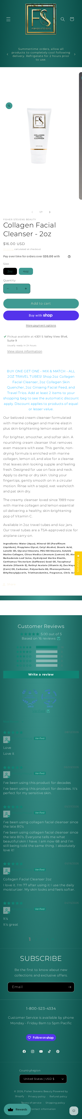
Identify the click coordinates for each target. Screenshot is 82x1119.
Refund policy (58, 1096)
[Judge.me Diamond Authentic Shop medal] (30, 697)
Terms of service (31, 1102)
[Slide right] (50, 212)
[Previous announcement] (7, 54)
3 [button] (42, 939)
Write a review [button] (41, 674)
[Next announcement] (75, 54)
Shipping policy (55, 1102)
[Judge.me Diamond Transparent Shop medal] (49, 697)
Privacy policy (37, 1096)
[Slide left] (32, 212)
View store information (24, 351)
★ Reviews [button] (78, 563)
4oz (26, 271)
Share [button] (11, 584)
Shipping (8, 249)
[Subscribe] (69, 987)
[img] (13, 732)
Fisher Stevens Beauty (38, 1091)
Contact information (43, 1109)
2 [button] (36, 939)
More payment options (41, 325)
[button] (8, 19)
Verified (38, 711)
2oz (10, 271)
